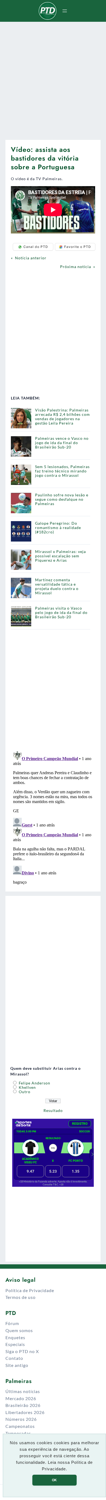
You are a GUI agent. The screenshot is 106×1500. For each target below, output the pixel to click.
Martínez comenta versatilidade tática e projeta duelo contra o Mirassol (57, 586)
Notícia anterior (30, 258)
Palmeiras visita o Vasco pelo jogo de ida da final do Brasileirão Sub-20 (61, 612)
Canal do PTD (35, 247)
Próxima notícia (75, 266)
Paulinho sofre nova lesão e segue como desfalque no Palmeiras (61, 499)
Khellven (27, 1087)
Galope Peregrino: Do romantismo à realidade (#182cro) (58, 527)
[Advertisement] (53, 79)
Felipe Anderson (34, 1083)
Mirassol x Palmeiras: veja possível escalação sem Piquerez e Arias (60, 555)
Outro (24, 1091)
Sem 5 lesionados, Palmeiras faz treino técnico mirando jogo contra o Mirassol (62, 471)
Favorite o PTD (77, 247)
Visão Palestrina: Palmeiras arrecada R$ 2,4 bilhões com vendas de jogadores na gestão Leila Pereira (62, 416)
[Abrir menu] (64, 11)
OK (54, 1480)
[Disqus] (53, 817)
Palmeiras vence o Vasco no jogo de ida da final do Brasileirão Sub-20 (62, 442)
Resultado (53, 1110)
